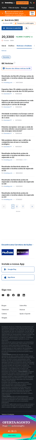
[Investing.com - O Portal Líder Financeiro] (10, 3)
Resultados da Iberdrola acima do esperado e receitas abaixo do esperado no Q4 (18, 182)
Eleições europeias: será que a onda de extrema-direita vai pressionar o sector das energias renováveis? (17, 129)
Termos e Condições (8, 414)
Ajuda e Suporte (25, 313)
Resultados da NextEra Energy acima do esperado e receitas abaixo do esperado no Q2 (18, 78)
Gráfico (11, 46)
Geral (4, 46)
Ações (4, 8)
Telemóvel (5, 309)
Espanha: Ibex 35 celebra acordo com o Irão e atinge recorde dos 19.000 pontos (18, 90)
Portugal (24, 8)
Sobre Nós (23, 305)
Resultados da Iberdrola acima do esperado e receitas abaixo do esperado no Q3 (18, 195)
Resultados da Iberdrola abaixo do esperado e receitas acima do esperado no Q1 (17, 169)
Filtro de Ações (13, 8)
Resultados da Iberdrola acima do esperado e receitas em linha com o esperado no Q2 (16, 155)
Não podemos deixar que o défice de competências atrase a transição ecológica (16, 142)
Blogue (4, 305)
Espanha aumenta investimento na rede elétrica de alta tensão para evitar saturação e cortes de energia (17, 102)
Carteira (4, 313)
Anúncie (22, 309)
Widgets (4, 318)
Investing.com (8, 82)
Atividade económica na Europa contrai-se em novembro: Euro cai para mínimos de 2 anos (18, 116)
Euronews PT (8, 93)
